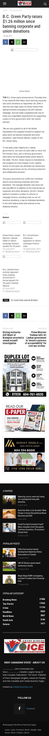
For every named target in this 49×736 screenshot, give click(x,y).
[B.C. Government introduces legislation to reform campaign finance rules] (32, 226)
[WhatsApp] (18, 42)
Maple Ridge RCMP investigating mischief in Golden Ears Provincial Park (31, 578)
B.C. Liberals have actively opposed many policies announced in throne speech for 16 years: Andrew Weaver (11, 277)
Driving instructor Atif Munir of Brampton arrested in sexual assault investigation (13, 338)
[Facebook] (5, 42)
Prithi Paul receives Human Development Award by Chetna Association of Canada (30, 552)
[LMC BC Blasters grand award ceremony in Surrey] (9, 566)
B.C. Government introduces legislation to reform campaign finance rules (32, 240)
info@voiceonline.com (23, 687)
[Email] (24, 42)
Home (5, 10)
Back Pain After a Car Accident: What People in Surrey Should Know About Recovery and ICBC (32, 513)
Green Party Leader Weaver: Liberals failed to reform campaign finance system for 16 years (11, 240)
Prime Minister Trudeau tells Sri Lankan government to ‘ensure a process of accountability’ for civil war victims (35, 339)
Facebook (31, 708)
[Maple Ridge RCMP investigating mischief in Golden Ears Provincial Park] (9, 579)
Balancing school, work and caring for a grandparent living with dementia (31, 499)
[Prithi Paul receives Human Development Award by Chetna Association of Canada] (9, 552)
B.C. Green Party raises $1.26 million (24, 300)
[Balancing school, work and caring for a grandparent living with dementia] (9, 499)
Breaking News (16, 10)
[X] (11, 42)
